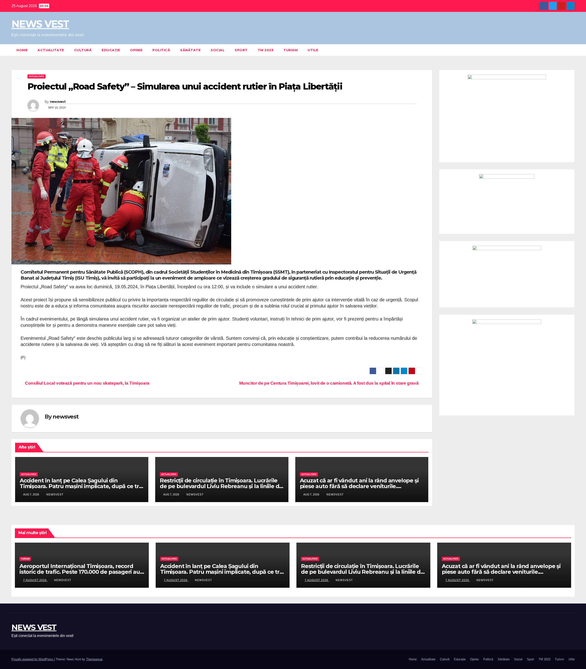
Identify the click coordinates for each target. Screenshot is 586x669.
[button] (571, 50)
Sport (241, 50)
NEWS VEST (40, 24)
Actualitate (51, 50)
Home (21, 50)
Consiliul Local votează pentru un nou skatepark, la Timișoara (86, 383)
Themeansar (94, 659)
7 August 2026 (35, 580)
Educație (111, 50)
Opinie (136, 50)
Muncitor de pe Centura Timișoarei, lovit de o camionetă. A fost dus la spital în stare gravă (329, 383)
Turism (290, 50)
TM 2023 (266, 50)
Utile (313, 50)
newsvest (57, 102)
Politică (161, 50)
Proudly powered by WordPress (32, 659)
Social (218, 50)
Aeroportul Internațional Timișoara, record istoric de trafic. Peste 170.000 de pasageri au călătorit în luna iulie (79, 572)
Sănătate (190, 50)
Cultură (83, 50)
